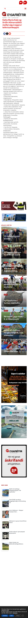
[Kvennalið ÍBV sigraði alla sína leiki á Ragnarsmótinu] (14, 267)
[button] (25, 8)
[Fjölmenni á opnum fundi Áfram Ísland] (14, 251)
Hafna (11, 615)
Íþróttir (6, 262)
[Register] (25, 2)
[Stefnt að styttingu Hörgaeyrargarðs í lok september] (14, 331)
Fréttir (9, 17)
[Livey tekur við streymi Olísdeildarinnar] (14, 347)
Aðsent (5, 342)
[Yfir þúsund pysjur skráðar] (14, 235)
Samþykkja (5, 615)
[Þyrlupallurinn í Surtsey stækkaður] (14, 299)
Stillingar (18, 615)
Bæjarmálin (6, 326)
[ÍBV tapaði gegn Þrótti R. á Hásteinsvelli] (14, 315)
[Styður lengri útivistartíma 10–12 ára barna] (14, 283)
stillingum (15, 613)
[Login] (21, 2)
